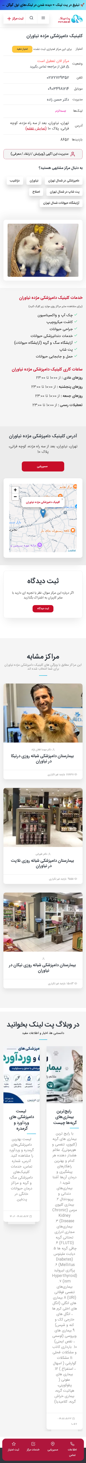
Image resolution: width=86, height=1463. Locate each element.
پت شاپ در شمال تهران (64, 191)
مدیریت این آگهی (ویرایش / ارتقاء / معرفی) (40, 154)
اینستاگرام (60, 111)
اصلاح (36, 191)
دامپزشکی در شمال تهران (63, 180)
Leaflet (72, 550)
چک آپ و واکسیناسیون (56, 315)
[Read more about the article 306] (22, 1074)
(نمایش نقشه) (36, 129)
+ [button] (15, 490)
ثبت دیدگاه (43, 609)
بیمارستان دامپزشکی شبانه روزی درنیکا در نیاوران (42, 759)
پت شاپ (66, 350)
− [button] (15, 497)
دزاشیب (15, 180)
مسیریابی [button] (42, 466)
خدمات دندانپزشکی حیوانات (52, 336)
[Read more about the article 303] (65, 1074)
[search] (31, 19)
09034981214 (58, 89)
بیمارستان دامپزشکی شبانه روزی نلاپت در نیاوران (42, 863)
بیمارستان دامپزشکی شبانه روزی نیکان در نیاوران (42, 968)
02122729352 (58, 78)
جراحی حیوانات (62, 329)
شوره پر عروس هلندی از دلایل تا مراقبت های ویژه (21, 1120)
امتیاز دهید (22, 49)
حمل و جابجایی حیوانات (55, 357)
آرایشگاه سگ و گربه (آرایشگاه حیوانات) (44, 343)
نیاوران (34, 180)
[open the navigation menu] (43, 19)
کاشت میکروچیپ (60, 322)
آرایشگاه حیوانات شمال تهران (61, 203)
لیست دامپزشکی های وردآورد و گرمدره (64, 1120)
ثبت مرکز (17, 18)
